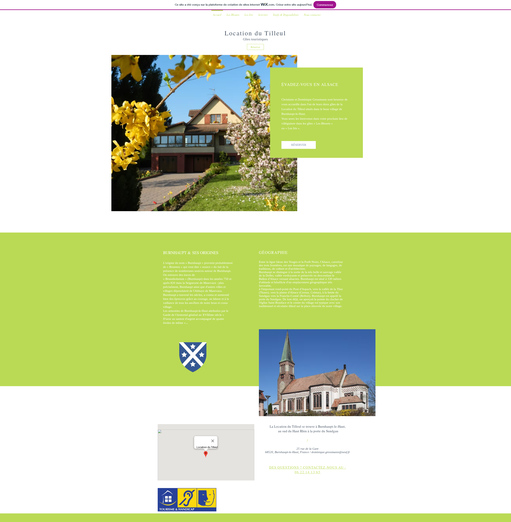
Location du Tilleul (255, 33)
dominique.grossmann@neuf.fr (330, 452)
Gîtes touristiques (255, 39)
